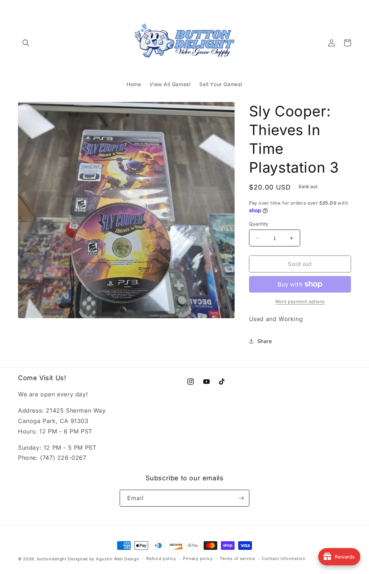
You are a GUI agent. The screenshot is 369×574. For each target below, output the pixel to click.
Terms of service (237, 558)
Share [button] (264, 341)
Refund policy (161, 558)
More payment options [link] (300, 301)
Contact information (283, 558)
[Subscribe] (241, 498)
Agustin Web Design (117, 558)
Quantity (258, 224)
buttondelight (52, 558)
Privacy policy (198, 558)
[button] (26, 43)
